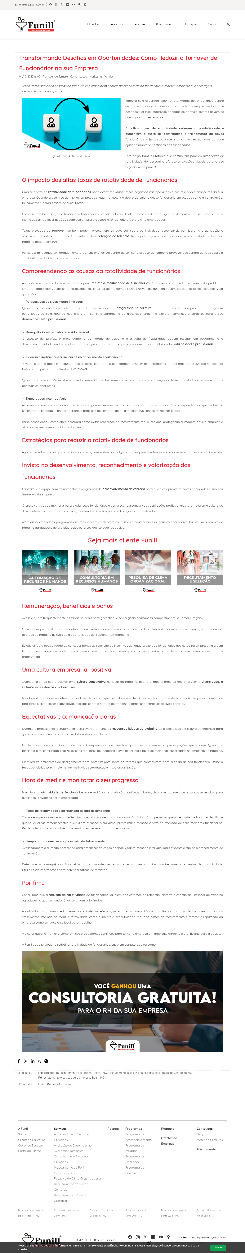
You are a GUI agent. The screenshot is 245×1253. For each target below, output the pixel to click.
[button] (227, 24)
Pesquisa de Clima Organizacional (77, 1178)
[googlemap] (79, 4)
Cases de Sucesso (30, 1145)
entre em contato (123, 944)
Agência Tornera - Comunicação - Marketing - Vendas (81, 76)
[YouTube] (161, 1237)
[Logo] (35, 24)
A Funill (23, 1129)
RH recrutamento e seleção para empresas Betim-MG (71, 1077)
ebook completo (52, 422)
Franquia (168, 1129)
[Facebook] (130, 1237)
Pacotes (113, 1129)
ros (136, 1173)
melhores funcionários (206, 823)
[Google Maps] (168, 1237)
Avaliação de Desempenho (72, 1145)
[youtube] (73, 4)
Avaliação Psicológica (69, 1151)
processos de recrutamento (120, 422)
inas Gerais (204, 1215)
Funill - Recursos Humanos (54, 1084)
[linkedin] (67, 4)
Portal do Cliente (29, 1151)
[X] (145, 1237)
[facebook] (50, 4)
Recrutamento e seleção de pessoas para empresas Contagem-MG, (151, 1073)
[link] (19, 1061)
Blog (200, 1134)
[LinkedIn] (153, 1237)
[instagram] (56, 4)
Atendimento (206, 1149)
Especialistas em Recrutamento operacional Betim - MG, (73, 1073)
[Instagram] (138, 1237)
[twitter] (62, 4)
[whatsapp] (85, 4)
